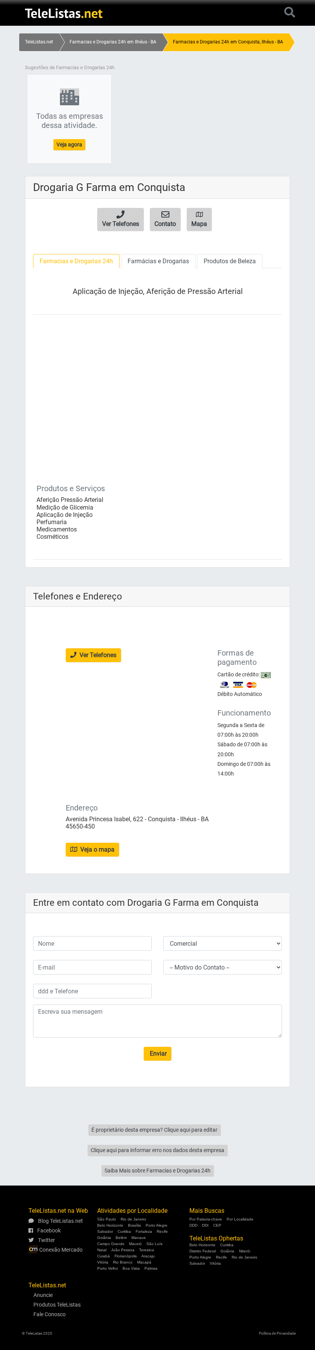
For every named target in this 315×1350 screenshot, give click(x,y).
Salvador (105, 1231)
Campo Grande (110, 1244)
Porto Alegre (156, 1225)
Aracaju (148, 1256)
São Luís (154, 1244)
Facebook (48, 1230)
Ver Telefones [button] (97, 655)
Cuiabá (103, 1256)
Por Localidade (240, 1219)
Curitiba (124, 1231)
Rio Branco (123, 1262)
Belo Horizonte (110, 1225)
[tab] (76, 261)
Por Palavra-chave (205, 1219)
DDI (205, 1225)
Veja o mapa (96, 849)
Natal (101, 1250)
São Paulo (106, 1219)
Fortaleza (144, 1231)
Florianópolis (125, 1256)
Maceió (135, 1244)
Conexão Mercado (60, 1250)
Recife (162, 1231)
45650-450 (80, 826)
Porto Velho (107, 1268)
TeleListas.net (39, 42)
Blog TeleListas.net (60, 1221)
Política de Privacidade (277, 1333)
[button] (120, 219)
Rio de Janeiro (133, 1219)
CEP (217, 1225)
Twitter (46, 1240)
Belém (121, 1237)
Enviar (157, 1053)
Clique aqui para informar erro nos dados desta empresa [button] (157, 1150)
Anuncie (43, 1295)
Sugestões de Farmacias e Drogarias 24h (69, 67)
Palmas (151, 1268)
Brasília (134, 1225)
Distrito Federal (202, 1251)
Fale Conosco (49, 1314)
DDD (193, 1225)
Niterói (244, 1251)
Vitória (102, 1262)
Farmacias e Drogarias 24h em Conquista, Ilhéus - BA (228, 42)
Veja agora (69, 144)
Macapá (144, 1262)
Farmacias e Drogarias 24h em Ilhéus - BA (113, 42)
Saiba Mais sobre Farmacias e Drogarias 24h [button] (157, 1170)
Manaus (138, 1237)
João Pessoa (122, 1250)
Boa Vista (131, 1268)
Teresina (146, 1250)
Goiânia (104, 1237)
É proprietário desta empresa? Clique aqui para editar (154, 1130)
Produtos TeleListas (57, 1305)
